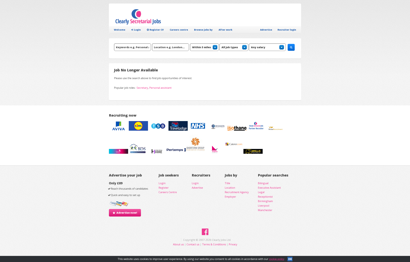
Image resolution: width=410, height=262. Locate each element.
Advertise (266, 29)
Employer (230, 196)
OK (290, 259)
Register (164, 187)
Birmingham (265, 201)
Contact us (193, 244)
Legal (261, 192)
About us (178, 244)
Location (230, 187)
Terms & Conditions (214, 244)
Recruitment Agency (237, 192)
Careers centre (179, 29)
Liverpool (263, 205)
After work (225, 29)
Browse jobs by (203, 29)
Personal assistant (160, 88)
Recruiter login (287, 29)
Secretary (142, 88)
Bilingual (263, 183)
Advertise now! (126, 212)
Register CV (157, 29)
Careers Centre (168, 192)
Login (137, 29)
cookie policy (276, 259)
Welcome (119, 29)
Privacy (233, 244)
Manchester (265, 210)
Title (227, 183)
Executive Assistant (269, 187)
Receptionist (265, 196)
